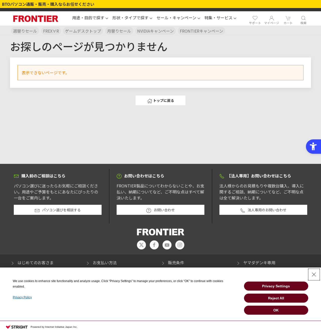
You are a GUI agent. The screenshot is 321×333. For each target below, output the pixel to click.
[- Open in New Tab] (141, 244)
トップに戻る (163, 100)
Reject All (276, 298)
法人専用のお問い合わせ (267, 209)
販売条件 (176, 262)
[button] (90, 18)
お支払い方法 (105, 262)
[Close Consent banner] (313, 274)
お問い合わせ (164, 209)
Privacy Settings (276, 286)
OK (276, 310)
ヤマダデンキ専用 (259, 262)
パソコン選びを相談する (61, 209)
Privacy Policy (22, 297)
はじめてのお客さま (36, 262)
